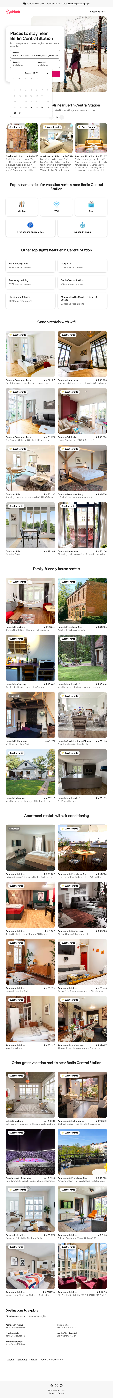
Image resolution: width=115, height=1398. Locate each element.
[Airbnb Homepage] (13, 11)
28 (42, 107)
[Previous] (51, 117)
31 (20, 113)
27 (37, 107)
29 (48, 107)
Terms (61, 1393)
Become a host (98, 11)
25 (26, 107)
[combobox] (35, 55)
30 (15, 113)
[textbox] (22, 65)
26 (31, 107)
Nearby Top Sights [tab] (37, 1316)
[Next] (61, 117)
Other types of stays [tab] (15, 1316)
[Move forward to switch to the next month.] (47, 73)
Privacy (52, 1393)
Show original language (78, 3)
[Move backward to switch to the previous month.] (15, 73)
